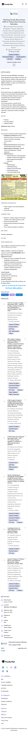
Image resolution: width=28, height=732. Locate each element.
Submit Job (3, 704)
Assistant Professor (14, 54)
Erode (11, 321)
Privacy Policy (4, 720)
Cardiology (11, 355)
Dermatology (17, 355)
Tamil (20, 576)
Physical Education (13, 317)
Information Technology (13, 35)
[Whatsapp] (7, 667)
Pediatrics (18, 370)
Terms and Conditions (6, 717)
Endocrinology (12, 359)
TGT (14, 457)
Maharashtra (17, 380)
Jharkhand (16, 546)
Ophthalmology (18, 368)
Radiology (10, 376)
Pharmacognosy (15, 45)
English (9, 576)
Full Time (9, 59)
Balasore (11, 510)
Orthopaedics (11, 370)
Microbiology (17, 413)
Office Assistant (13, 467)
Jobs (2, 679)
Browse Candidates (6, 682)
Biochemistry (16, 353)
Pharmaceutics (6, 45)
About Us (3, 714)
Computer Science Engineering (11, 33)
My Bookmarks (4, 691)
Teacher (11, 469)
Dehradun (10, 50)
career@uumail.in (16, 253)
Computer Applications (17, 29)
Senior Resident (13, 392)
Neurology (10, 368)
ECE (16, 493)
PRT (16, 451)
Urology (15, 378)
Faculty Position (21, 57)
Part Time (11, 390)
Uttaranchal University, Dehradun (18, 642)
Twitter (12, 295)
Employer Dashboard (6, 701)
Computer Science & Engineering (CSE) (13, 31)
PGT (13, 451)
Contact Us (4, 711)
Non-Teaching (17, 315)
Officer (11, 333)
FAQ (2, 723)
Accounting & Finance (12, 26)
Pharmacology (11, 372)
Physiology (19, 372)
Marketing (17, 37)
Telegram (20, 285)
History (9, 451)
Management (10, 37)
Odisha (17, 510)
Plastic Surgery (12, 374)
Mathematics (15, 576)
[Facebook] (3, 667)
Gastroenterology (12, 363)
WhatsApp (13, 285)
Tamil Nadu (16, 321)
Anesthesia (12, 409)
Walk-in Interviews (14, 394)
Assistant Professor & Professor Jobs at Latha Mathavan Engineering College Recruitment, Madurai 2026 (16, 561)
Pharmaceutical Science (16, 43)
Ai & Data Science (14, 566)
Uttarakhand (17, 50)
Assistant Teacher (13, 516)
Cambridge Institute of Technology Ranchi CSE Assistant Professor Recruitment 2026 (14, 530)
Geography (17, 449)
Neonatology (11, 415)
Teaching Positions (13, 319)
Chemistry (10, 315)
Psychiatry (19, 374)
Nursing (12, 39)
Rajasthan (12, 459)
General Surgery (17, 365)
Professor (18, 59)
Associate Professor (8, 57)
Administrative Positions (15, 313)
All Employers (4, 698)
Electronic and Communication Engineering (15, 498)
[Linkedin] (15, 667)
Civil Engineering (14, 485)
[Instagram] (11, 667)
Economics (10, 449)
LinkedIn (20, 295)
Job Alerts (3, 688)
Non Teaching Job (14, 331)
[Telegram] (3, 671)
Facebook (5, 295)
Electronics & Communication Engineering (15, 502)
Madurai (11, 581)
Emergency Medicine (13, 357)
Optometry (13, 41)
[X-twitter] (7, 671)
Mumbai (11, 380)
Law (22, 35)
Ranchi (11, 546)
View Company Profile (15, 645)
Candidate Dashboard (6, 685)
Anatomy (10, 353)
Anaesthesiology (13, 351)
